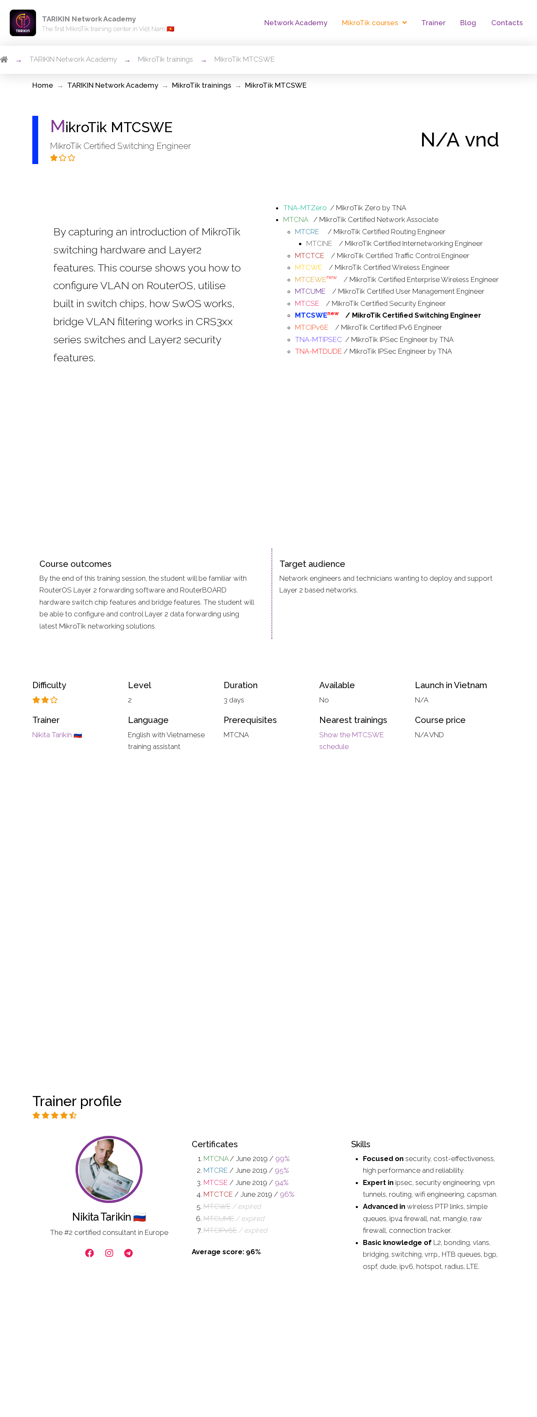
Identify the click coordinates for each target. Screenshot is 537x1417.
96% (287, 1194)
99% (282, 1158)
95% (282, 1170)
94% (282, 1182)
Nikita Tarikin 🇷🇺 (57, 735)
